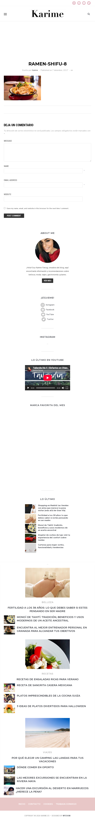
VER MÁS (47, 280)
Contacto (34, 804)
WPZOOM (67, 816)
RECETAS (47, 673)
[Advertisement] (47, 42)
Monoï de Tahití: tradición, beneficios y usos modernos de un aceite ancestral (53, 528)
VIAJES (47, 752)
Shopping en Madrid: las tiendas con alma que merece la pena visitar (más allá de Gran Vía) (53, 508)
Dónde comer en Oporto (36, 767)
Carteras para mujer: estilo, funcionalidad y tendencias (51, 546)
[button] (5, 14)
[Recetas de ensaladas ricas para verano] (47, 641)
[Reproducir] (28, 388)
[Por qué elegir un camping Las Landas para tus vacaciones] (47, 719)
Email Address (10, 180)
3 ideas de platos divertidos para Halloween (51, 706)
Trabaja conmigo (66, 804)
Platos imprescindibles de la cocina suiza (48, 695)
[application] (47, 377)
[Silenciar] (63, 388)
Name (6, 166)
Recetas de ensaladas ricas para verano (48, 679)
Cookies (48, 804)
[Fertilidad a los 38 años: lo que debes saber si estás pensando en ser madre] (47, 569)
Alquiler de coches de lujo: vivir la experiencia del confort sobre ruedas (54, 538)
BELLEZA (47, 602)
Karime (35, 70)
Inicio (22, 804)
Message (8, 141)
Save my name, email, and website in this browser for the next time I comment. (38, 208)
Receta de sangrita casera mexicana (44, 685)
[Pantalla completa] (67, 388)
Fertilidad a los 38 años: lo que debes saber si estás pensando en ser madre (53, 518)
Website (7, 194)
